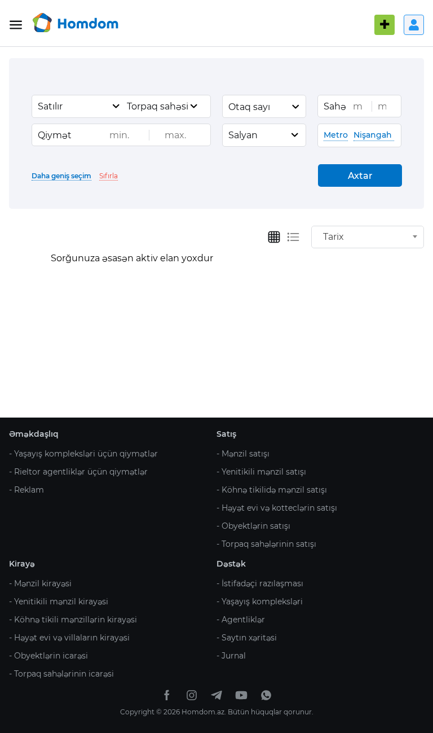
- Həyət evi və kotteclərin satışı (276, 508)
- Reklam (26, 490)
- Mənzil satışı (242, 454)
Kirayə (22, 564)
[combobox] (79, 106)
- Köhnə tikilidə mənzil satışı (271, 490)
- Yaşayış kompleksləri (259, 601)
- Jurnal (231, 656)
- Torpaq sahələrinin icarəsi (61, 674)
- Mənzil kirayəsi (40, 583)
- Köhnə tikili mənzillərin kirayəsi (73, 620)
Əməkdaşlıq (34, 434)
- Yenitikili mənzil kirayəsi (58, 601)
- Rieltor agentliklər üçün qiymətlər (78, 472)
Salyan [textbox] (243, 135)
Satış (226, 434)
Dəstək (231, 564)
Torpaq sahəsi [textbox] (157, 106)
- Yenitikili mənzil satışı (261, 472)
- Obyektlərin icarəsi (48, 656)
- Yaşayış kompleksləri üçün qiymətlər (83, 454)
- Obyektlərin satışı (253, 526)
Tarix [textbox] (333, 236)
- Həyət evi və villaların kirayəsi (69, 638)
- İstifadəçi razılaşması (259, 583)
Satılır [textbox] (50, 106)
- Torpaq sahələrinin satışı (266, 544)
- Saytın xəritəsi (246, 638)
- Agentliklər (240, 620)
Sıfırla (108, 176)
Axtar (360, 175)
